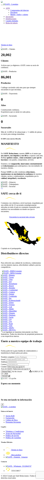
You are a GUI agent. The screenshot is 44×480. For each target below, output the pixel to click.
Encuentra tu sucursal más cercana (22, 217)
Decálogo (13, 12)
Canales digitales (12, 21)
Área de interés (6, 369)
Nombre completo (7, 357)
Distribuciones (11, 19)
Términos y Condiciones (15, 431)
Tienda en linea (6, 45)
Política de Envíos (12, 436)
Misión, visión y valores (19, 15)
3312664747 (26, 466)
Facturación (10, 418)
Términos (11, 378)
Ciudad (3, 367)
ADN (8, 8)
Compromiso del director (19, 10)
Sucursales (9, 17)
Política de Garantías (13, 438)
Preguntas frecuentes (13, 422)
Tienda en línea (16, 450)
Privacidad (5, 378)
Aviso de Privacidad (13, 433)
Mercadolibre (15, 455)
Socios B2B (10, 416)
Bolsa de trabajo (12, 23)
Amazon (24, 457)
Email (3, 359)
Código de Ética (12, 420)
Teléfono (4, 362)
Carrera (3, 364)
